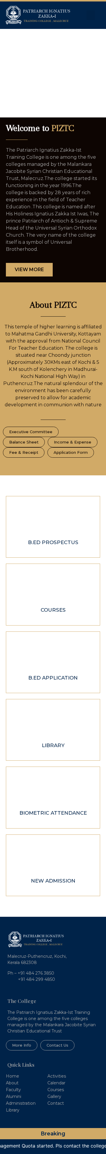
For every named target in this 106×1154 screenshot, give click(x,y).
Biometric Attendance (53, 813)
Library (53, 745)
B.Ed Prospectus (53, 542)
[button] (91, 15)
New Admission (53, 881)
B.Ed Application (53, 678)
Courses (53, 610)
